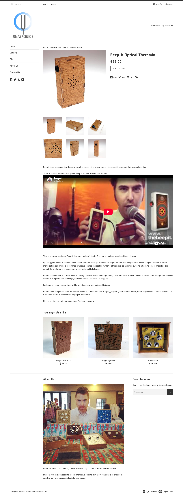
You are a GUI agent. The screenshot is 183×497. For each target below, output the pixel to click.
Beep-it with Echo (63, 360)
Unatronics (27, 491)
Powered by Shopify (39, 491)
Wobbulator (153, 360)
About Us (14, 66)
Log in (45, 4)
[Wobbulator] (153, 337)
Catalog (13, 52)
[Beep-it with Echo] (63, 337)
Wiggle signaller (108, 360)
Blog (12, 59)
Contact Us (15, 72)
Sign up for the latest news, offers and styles (152, 385)
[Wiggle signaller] (108, 337)
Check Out (169, 4)
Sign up (54, 4)
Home (12, 46)
